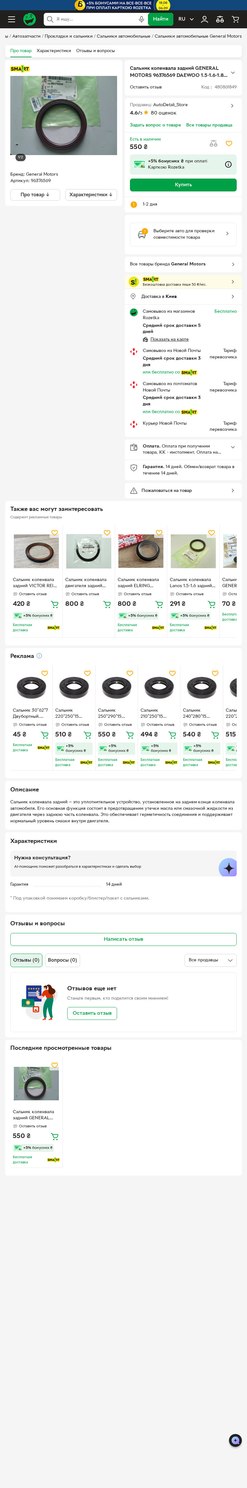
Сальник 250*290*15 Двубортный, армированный (113, 714)
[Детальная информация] (39, 655)
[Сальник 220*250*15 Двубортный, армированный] (73, 686)
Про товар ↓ (35, 195)
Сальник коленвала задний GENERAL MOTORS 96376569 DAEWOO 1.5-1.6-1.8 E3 (33, 1116)
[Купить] (55, 604)
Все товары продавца (209, 125)
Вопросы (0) (62, 960)
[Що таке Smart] (20, 69)
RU (181, 19)
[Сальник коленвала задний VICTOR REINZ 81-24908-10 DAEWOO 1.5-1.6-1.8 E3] (36, 551)
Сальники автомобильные (124, 36)
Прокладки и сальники (69, 36)
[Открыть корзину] (235, 19)
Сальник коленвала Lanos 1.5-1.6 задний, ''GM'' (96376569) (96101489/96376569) (191, 583)
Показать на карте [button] (170, 339)
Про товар (21, 51)
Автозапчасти (26, 36)
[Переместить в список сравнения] (213, 143)
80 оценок (164, 113)
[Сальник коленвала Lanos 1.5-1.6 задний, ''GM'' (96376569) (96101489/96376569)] (193, 551)
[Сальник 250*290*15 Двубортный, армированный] (116, 686)
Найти (160, 19)
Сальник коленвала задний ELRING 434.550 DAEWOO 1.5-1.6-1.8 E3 (138, 583)
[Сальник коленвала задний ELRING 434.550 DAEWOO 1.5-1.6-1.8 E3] (141, 551)
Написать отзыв (123, 939)
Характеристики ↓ (91, 195)
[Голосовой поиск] (141, 19)
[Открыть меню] (11, 19)
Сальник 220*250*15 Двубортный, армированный (70, 714)
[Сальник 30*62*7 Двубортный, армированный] (31, 686)
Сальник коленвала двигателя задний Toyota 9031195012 (85, 583)
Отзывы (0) (26, 960)
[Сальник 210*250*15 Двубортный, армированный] (159, 686)
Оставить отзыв (92, 1013)
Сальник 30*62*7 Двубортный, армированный (30, 714)
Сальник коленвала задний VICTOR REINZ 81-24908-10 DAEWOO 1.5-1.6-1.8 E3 (36, 583)
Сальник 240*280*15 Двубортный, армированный (198, 714)
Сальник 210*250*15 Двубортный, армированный (156, 714)
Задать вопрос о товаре (155, 125)
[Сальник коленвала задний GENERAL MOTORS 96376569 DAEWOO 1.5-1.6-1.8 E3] (36, 1083)
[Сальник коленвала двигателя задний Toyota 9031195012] (88, 551)
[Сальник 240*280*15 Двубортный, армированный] (201, 686)
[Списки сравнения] (220, 19)
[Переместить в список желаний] (229, 143)
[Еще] (233, 72)
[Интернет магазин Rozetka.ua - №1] (29, 19)
